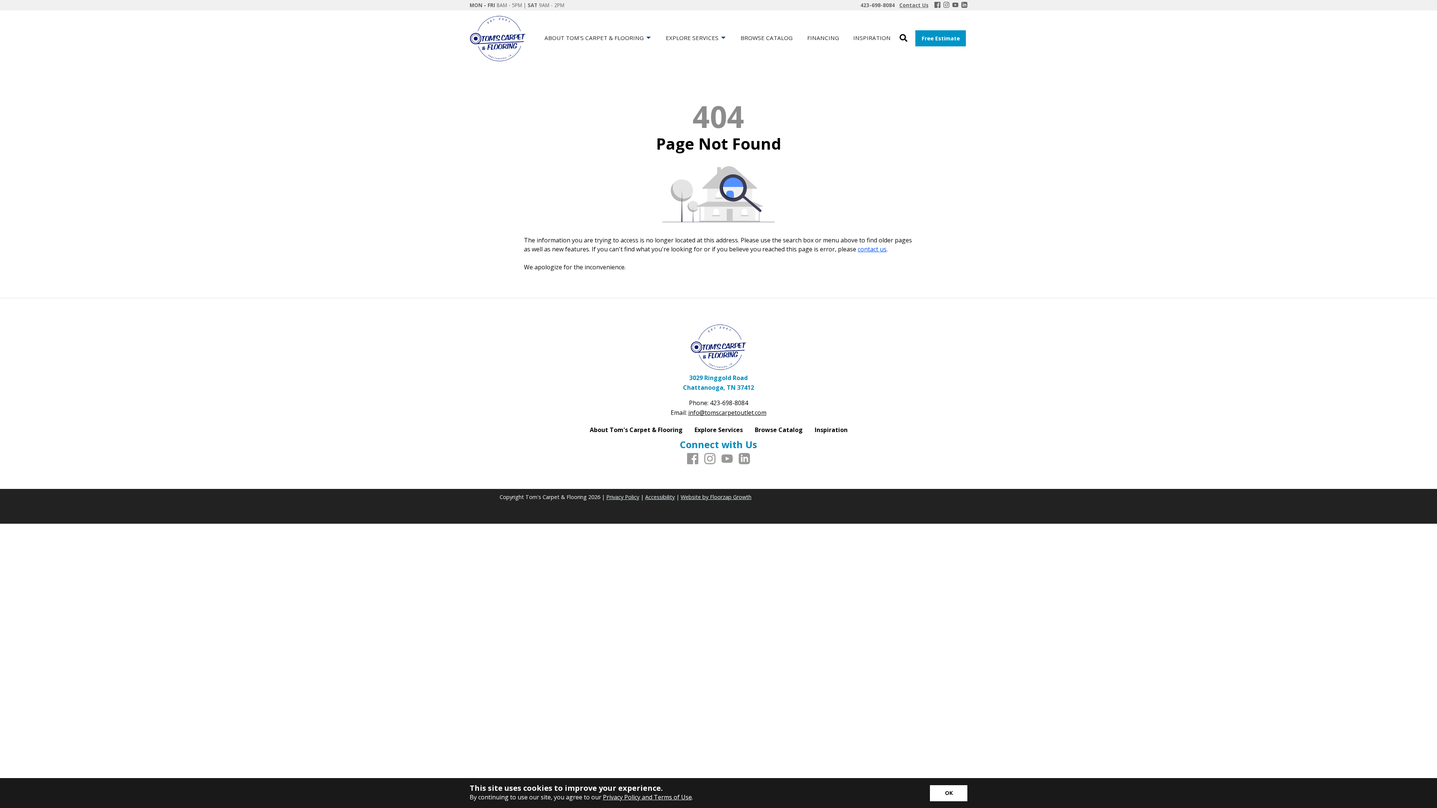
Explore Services (719, 430)
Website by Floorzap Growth (716, 497)
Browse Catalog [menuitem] (767, 38)
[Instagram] (946, 5)
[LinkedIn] (964, 5)
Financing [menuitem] (823, 38)
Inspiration (831, 430)
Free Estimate (941, 38)
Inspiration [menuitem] (872, 38)
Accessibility (660, 497)
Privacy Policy (622, 497)
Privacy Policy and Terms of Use (647, 797)
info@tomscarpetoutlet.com (727, 412)
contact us (872, 249)
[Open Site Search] (903, 38)
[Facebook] (937, 5)
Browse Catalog (779, 430)
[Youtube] (955, 5)
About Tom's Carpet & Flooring (636, 430)
